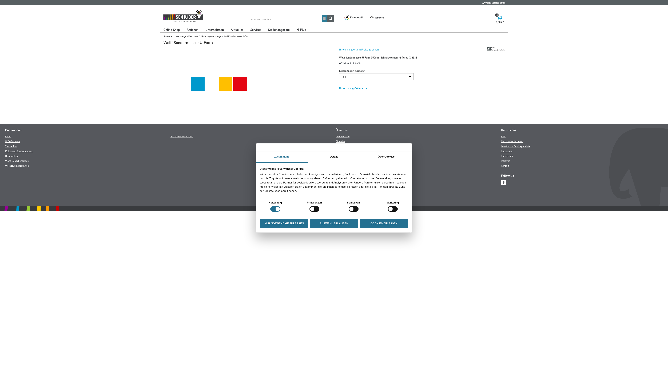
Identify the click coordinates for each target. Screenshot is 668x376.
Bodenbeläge (11, 155)
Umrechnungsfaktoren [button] (351, 88)
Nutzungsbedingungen (512, 141)
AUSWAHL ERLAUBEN (334, 223)
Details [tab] (334, 156)
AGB (503, 136)
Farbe (8, 136)
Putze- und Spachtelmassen (19, 150)
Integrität (505, 160)
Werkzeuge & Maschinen (187, 36)
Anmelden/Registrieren (493, 2)
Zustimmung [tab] (282, 156)
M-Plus (301, 29)
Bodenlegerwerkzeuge (211, 36)
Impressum (506, 150)
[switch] (315, 209)
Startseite (168, 36)
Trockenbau (11, 146)
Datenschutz (507, 155)
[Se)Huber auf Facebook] (503, 182)
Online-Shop (172, 29)
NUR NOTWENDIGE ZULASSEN (284, 223)
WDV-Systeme (12, 141)
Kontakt (505, 165)
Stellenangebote (279, 29)
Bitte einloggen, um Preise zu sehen (359, 49)
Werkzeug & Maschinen (17, 165)
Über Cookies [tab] (386, 156)
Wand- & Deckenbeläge (17, 160)
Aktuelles (237, 29)
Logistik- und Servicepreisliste (515, 146)
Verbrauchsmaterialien (181, 136)
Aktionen (192, 29)
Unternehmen (214, 29)
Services (255, 29)
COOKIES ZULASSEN (384, 223)
